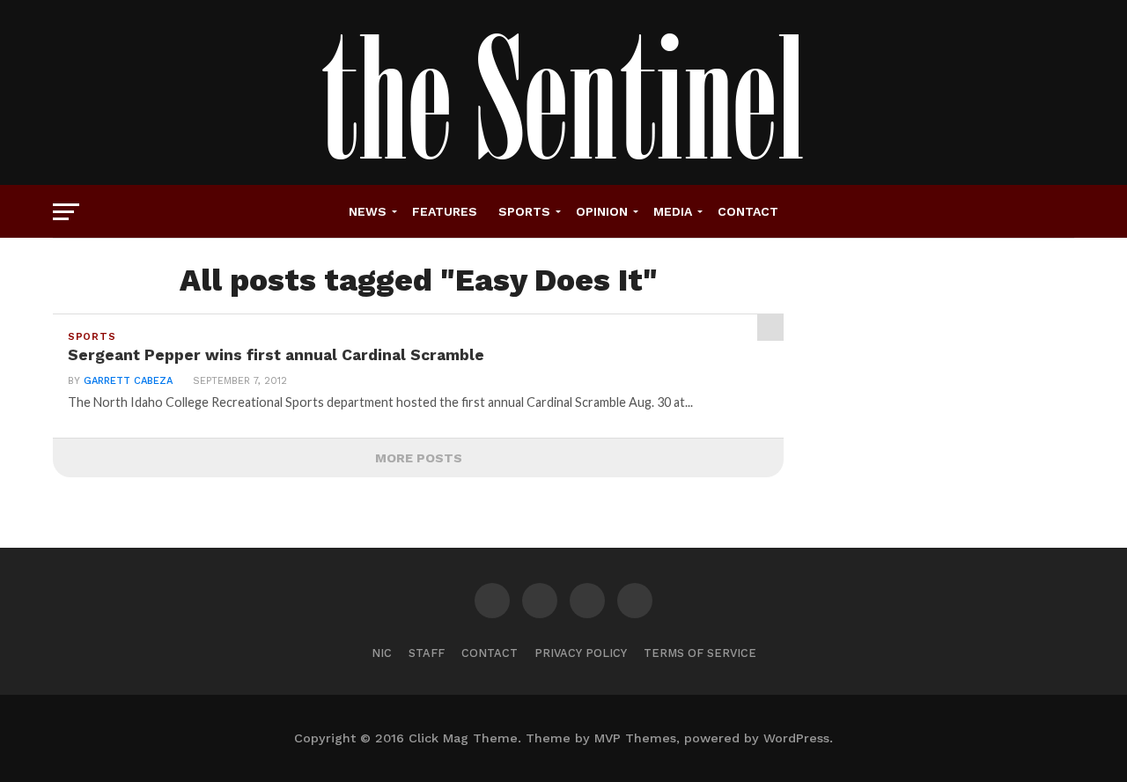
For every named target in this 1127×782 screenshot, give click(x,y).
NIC (382, 653)
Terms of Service (700, 653)
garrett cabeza (128, 381)
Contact (748, 211)
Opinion (602, 211)
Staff (427, 653)
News (368, 211)
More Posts (418, 458)
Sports (524, 211)
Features (444, 211)
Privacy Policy (580, 653)
